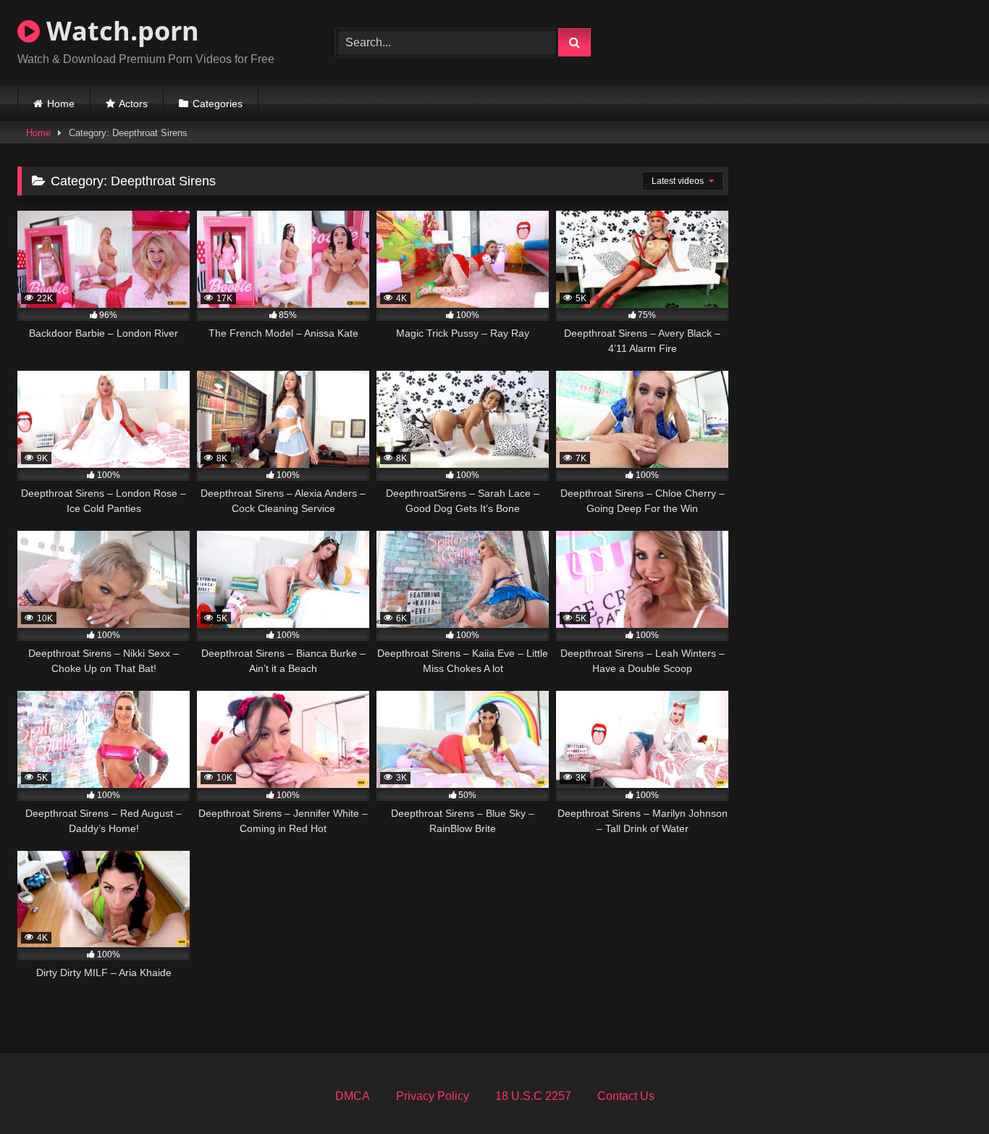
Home (61, 103)
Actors (133, 103)
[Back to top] (944, 1091)
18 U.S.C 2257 (533, 1096)
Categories (218, 103)
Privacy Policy (432, 1096)
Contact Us (626, 1096)
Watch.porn (119, 31)
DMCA (352, 1096)
